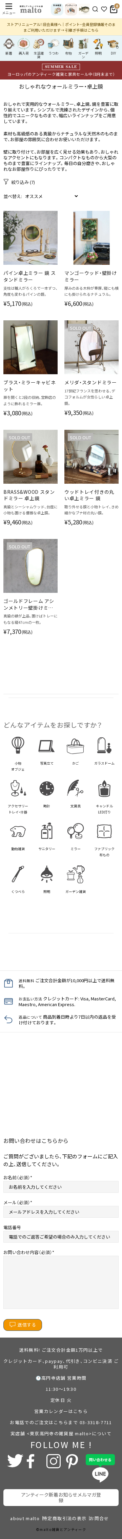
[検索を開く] (95, 9)
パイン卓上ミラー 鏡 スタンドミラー (29, 276)
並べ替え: (12, 196)
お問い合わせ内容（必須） (27, 1252)
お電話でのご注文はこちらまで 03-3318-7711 (61, 1422)
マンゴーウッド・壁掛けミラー (90, 276)
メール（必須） (16, 1202)
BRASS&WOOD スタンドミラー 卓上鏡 (29, 495)
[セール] (84, 9)
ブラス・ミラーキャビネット (29, 385)
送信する (27, 1324)
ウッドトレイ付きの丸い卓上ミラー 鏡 (89, 495)
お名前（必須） (16, 1177)
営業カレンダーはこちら (61, 1411)
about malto (25, 1518)
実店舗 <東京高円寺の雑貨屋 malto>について (61, 1433)
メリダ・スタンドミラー (90, 382)
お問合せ (99, 1518)
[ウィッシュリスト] (104, 9)
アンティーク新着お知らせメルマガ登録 (61, 1497)
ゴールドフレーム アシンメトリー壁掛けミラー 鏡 (28, 604)
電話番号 (12, 1227)
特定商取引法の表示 (64, 1518)
